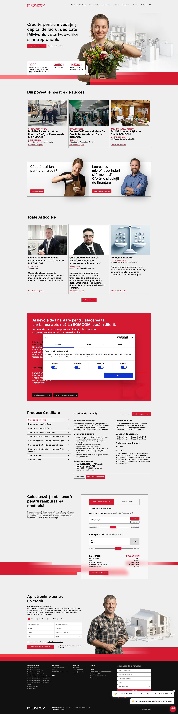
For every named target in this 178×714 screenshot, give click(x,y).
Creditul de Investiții (33, 667)
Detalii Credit (126, 414)
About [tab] (120, 344)
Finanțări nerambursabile (59, 667)
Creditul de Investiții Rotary (35, 670)
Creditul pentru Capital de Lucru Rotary (38, 680)
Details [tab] (89, 344)
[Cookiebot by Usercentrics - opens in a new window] (119, 337)
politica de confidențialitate (55, 642)
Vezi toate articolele (89, 300)
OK (118, 375)
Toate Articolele (41, 217)
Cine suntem (76, 667)
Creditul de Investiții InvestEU (35, 674)
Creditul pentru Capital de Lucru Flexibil (38, 676)
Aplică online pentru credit (37, 46)
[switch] (77, 367)
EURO (135, 522)
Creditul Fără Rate (32, 686)
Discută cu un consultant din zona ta (66, 395)
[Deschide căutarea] (150, 5)
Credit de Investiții (127, 501)
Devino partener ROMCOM (102, 191)
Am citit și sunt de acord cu (46, 642)
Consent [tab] (58, 344)
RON (135, 518)
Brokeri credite (94, 5)
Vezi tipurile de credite (55, 46)
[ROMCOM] (36, 5)
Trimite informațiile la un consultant (41, 646)
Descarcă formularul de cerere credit (70, 646)
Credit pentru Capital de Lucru (101, 501)
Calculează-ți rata (37, 191)
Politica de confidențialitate (98, 676)
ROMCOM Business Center (60, 672)
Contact (143, 5)
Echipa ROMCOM (78, 670)
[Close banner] (132, 337)
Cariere (135, 5)
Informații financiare (79, 672)
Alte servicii (106, 5)
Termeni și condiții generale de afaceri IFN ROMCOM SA (101, 672)
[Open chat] (173, 709)
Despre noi (125, 5)
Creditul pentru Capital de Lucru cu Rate (39, 678)
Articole (116, 5)
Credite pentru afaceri (78, 5)
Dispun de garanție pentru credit (101, 508)
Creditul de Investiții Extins (35, 672)
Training (54, 670)
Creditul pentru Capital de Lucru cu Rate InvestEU (39, 683)
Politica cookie (94, 678)
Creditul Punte (31, 688)
